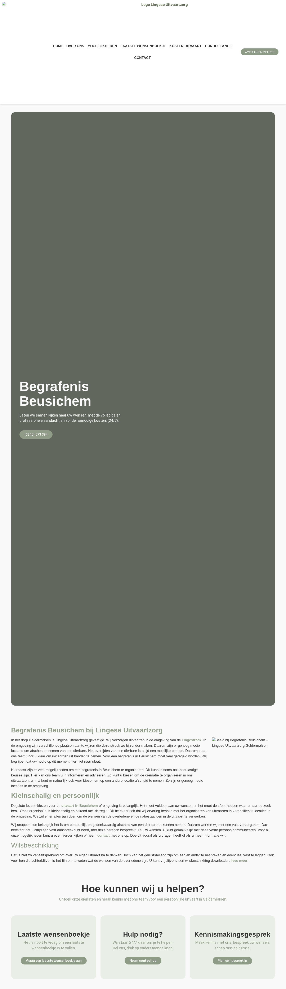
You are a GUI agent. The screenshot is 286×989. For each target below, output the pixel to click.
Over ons (75, 46)
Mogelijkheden (102, 46)
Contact (142, 58)
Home (58, 46)
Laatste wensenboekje (143, 46)
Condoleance (218, 46)
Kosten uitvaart (185, 46)
